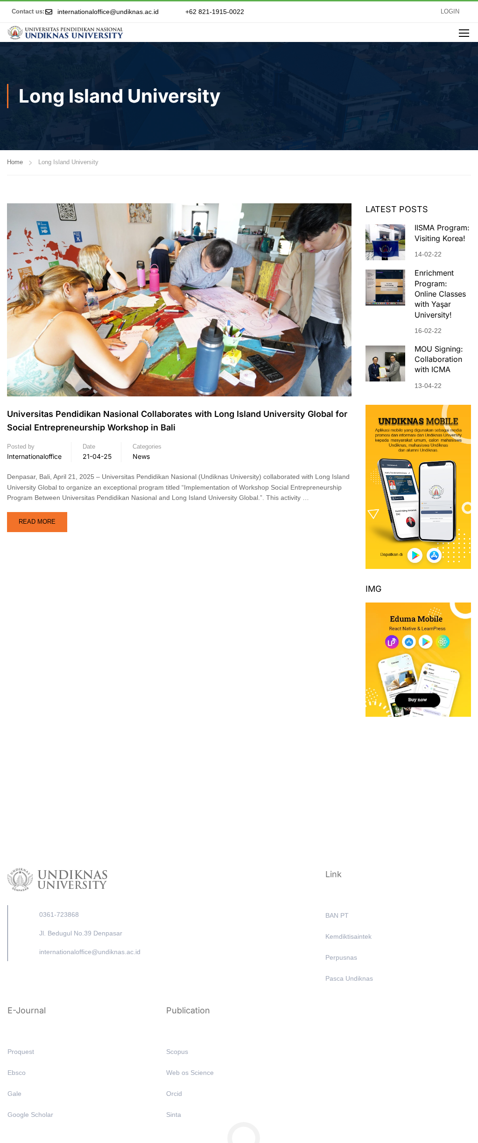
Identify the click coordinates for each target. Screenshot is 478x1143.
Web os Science (190, 1072)
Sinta (173, 1114)
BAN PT (337, 915)
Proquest (20, 1051)
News (141, 456)
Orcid (174, 1093)
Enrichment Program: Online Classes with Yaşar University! (440, 293)
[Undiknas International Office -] (65, 33)
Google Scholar (30, 1114)
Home (15, 162)
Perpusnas (341, 957)
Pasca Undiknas (349, 978)
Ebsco (16, 1072)
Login (450, 11)
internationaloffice (34, 456)
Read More (42, 518)
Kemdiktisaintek (348, 936)
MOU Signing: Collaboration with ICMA (439, 359)
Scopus (177, 1051)
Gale (14, 1093)
